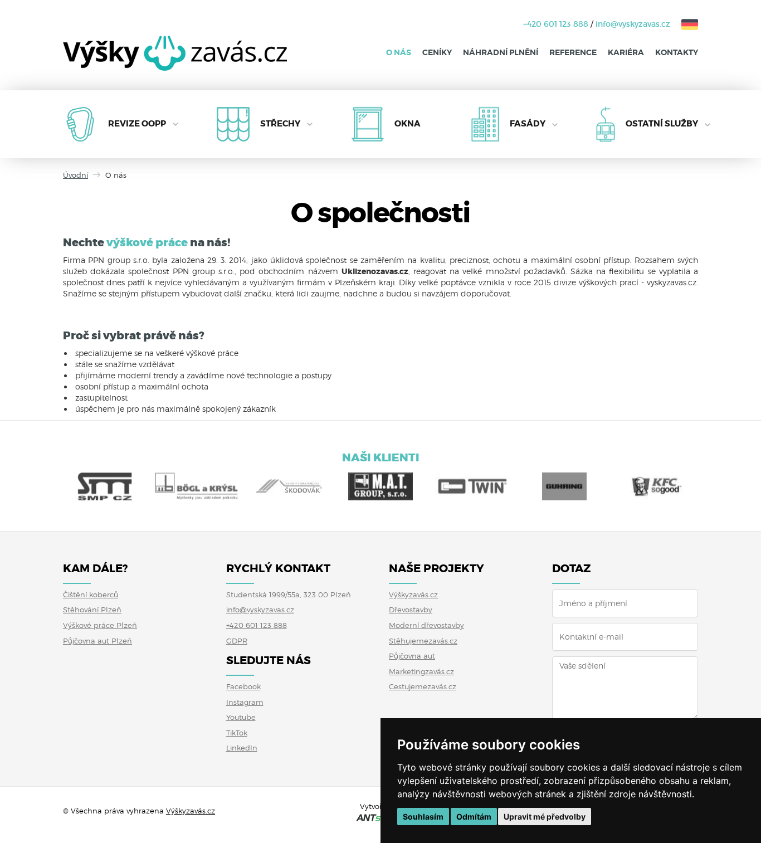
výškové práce (147, 242)
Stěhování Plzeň (92, 609)
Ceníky (437, 52)
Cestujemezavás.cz (422, 686)
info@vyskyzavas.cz (633, 24)
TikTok (236, 732)
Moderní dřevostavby (426, 625)
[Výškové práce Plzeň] (175, 61)
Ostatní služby (662, 123)
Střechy (280, 123)
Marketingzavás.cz (421, 671)
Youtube (241, 717)
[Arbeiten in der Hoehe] (684, 24)
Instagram (245, 702)
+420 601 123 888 (555, 24)
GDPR (236, 640)
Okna (407, 123)
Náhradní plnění (500, 52)
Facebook (243, 686)
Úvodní (75, 174)
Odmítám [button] (473, 816)
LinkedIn (241, 747)
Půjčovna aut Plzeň (97, 640)
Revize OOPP (137, 123)
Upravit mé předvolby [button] (545, 816)
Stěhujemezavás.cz (423, 640)
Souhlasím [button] (423, 816)
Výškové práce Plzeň (100, 625)
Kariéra (626, 52)
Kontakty (676, 52)
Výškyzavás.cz (413, 594)
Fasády (527, 123)
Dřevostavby (410, 609)
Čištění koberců (90, 594)
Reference (573, 52)
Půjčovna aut (412, 655)
